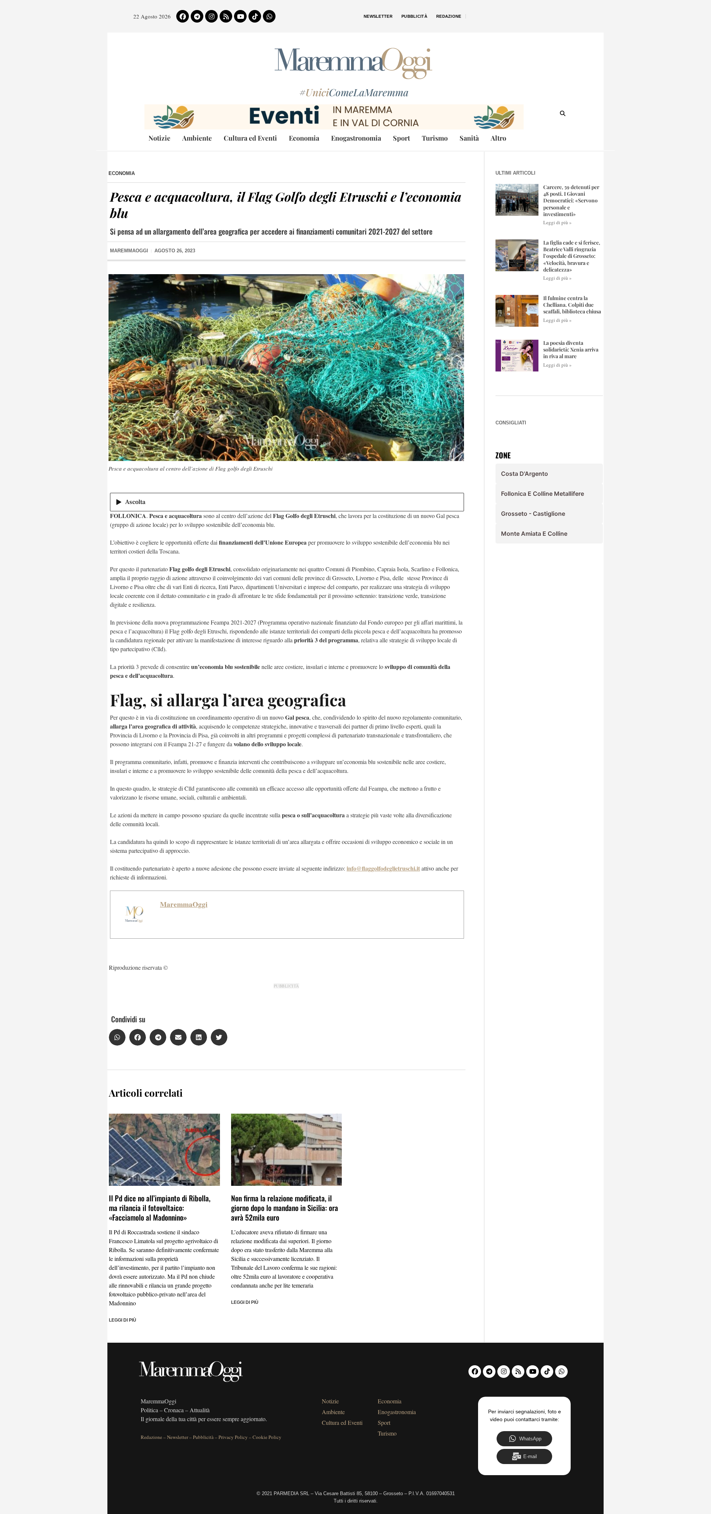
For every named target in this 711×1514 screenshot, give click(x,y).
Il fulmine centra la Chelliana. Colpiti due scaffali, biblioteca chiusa (572, 305)
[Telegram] (197, 16)
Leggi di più (122, 1320)
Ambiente (197, 138)
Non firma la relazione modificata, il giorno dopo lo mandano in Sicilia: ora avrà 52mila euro (284, 1207)
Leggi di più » (557, 222)
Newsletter (378, 16)
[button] (117, 1037)
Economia (304, 138)
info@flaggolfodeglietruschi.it (383, 868)
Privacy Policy (233, 1437)
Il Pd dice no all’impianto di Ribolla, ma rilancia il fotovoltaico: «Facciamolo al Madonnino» (159, 1207)
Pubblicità (414, 16)
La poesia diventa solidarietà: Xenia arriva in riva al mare (570, 349)
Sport (401, 138)
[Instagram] (211, 16)
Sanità (469, 138)
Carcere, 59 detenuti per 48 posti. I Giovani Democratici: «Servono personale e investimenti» (571, 201)
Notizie (159, 138)
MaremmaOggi (183, 904)
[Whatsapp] (269, 16)
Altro (498, 138)
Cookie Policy (267, 1437)
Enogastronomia (356, 138)
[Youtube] (240, 16)
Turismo (435, 138)
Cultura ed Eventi (250, 138)
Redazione (448, 16)
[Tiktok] (254, 16)
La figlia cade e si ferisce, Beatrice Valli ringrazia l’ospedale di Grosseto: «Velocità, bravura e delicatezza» (571, 256)
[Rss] (226, 16)
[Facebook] (182, 16)
